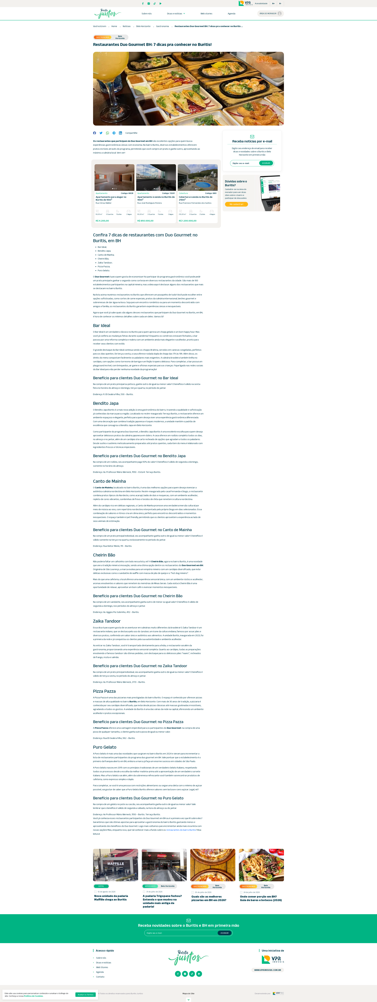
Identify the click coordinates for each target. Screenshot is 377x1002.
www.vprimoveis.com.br (267, 970)
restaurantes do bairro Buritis (181, 830)
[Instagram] (149, 3)
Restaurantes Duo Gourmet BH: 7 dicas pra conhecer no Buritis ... (209, 26)
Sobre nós (147, 13)
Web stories (206, 13)
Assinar (266, 163)
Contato (100, 977)
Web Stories (102, 967)
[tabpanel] (114, 177)
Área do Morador (268, 13)
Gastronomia (162, 26)
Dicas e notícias (174, 13)
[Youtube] (160, 3)
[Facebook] (143, 3)
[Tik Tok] (154, 3)
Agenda (231, 13)
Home (114, 26)
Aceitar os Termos (85, 994)
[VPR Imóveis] (273, 960)
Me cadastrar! (236, 204)
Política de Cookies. (33, 996)
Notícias (127, 26)
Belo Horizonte (143, 26)
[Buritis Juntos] (108, 13)
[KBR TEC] (278, 993)
